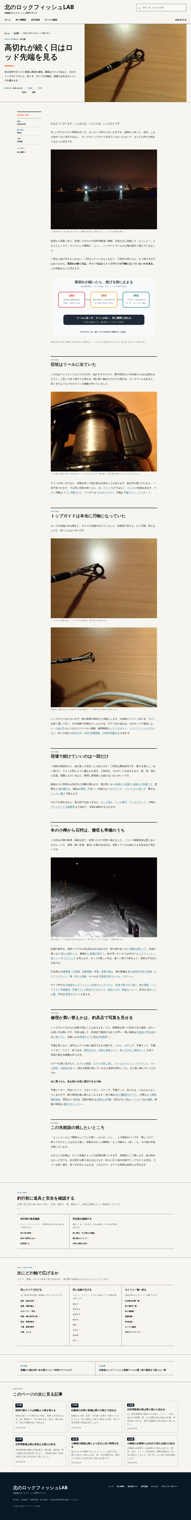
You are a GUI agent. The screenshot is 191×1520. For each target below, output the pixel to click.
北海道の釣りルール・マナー (114, 976)
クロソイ (76, 1314)
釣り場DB (21, 152)
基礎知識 (128, 1316)
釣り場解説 (21, 19)
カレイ (75, 1304)
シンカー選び (58, 793)
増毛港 (76, 1099)
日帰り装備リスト (107, 1050)
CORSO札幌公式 (111, 733)
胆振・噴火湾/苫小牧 (29, 1316)
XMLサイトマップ (132, 1332)
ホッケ (75, 1319)
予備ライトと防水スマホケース (88, 989)
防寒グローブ (73, 994)
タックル (154, 1486)
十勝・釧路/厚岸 (27, 1327)
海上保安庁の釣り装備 (140, 971)
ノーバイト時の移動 (141, 1099)
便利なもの (90, 1050)
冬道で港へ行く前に (126, 984)
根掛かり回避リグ (142, 784)
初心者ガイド (133, 1486)
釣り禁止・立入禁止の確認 (84, 1233)
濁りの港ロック (69, 953)
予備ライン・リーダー (136, 492)
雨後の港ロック (138, 948)
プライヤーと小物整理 (63, 806)
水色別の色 (66, 1068)
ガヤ (74, 1324)
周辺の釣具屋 (100, 1036)
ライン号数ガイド (72, 492)
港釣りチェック (71, 1104)
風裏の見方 (96, 953)
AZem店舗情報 (92, 733)
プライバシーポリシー (169, 1486)
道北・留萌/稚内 (27, 1321)
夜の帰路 (144, 984)
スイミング (70, 958)
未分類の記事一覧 (132, 1301)
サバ (74, 1340)
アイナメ (76, 1309)
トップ (111, 1486)
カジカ (75, 1335)
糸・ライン (104, 487)
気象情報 (87, 971)
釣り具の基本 (26, 1233)
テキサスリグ (115, 788)
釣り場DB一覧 (131, 1306)
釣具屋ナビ (83, 1036)
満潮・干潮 (86, 788)
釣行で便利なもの (28, 1238)
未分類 (16, 33)
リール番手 (121, 802)
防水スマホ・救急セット (121, 989)
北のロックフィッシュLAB (39, 7)
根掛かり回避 (122, 784)
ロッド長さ (107, 802)
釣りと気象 (80, 976)
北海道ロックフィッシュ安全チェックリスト (89, 984)
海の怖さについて (80, 1238)
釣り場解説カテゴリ (126, 1094)
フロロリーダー (105, 492)
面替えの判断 (104, 1099)
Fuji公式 (60, 728)
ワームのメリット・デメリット (131, 1063)
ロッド (131, 487)
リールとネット (137, 802)
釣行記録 (35, 19)
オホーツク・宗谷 (28, 1311)
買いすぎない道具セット (133, 1050)
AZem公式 (76, 733)
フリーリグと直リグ (135, 788)
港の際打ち (64, 788)
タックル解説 (51, 19)
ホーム (7, 19)
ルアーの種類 (84, 1063)
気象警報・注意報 (70, 971)
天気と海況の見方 (80, 1243)
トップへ (20, 148)
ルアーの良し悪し (103, 1063)
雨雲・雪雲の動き (103, 971)
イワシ (75, 1330)
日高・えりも (26, 1332)
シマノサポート (118, 728)
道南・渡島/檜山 (27, 1306)
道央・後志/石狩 (27, 1301)
